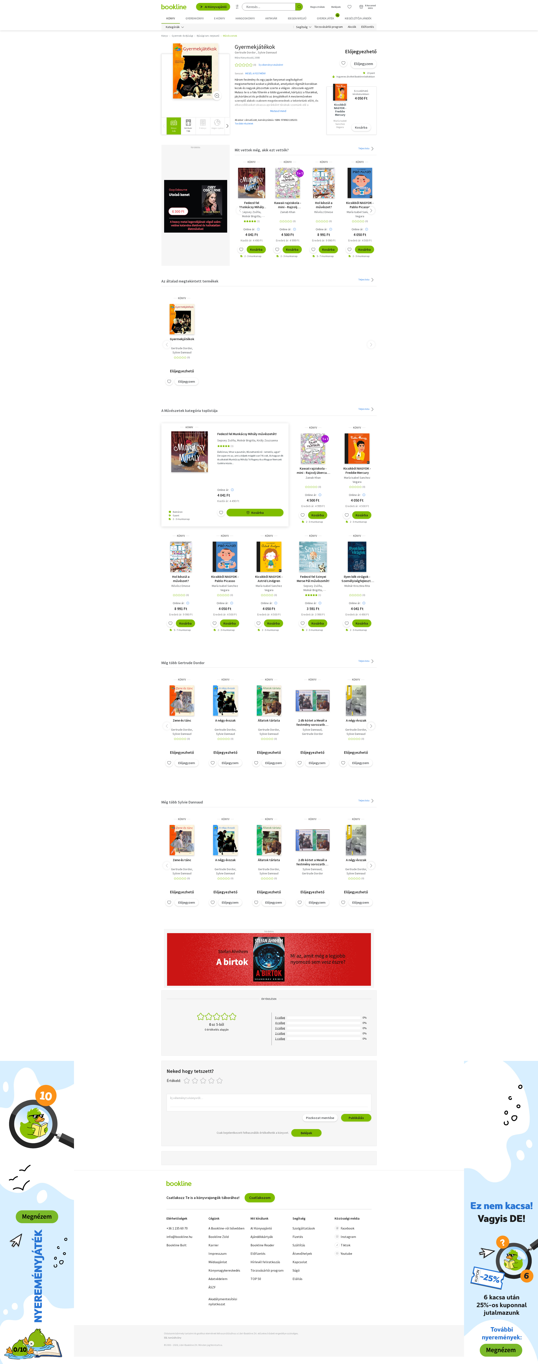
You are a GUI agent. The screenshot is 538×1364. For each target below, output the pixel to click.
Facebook (347, 1228)
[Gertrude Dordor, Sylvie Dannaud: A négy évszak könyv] (225, 700)
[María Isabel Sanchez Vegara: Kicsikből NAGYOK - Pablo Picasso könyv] (360, 183)
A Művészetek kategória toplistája (189, 410)
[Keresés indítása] (299, 7)
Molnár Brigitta (251, 216)
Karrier (213, 1245)
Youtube (346, 1253)
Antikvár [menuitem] (271, 18)
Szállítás (299, 1245)
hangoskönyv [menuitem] (245, 18)
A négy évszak (225, 720)
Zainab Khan (287, 212)
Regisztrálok (317, 6)
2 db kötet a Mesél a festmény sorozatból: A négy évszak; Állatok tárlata (312, 722)
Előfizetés (367, 27)
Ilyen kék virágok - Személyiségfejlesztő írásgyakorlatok (357, 578)
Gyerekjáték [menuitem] (328, 16)
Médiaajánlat (217, 1262)
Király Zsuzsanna (267, 440)
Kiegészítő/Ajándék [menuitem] (358, 18)
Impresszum (217, 1253)
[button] (227, 126)
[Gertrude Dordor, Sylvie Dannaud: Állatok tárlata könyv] (269, 700)
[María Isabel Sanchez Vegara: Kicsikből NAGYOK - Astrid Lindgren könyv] (269, 557)
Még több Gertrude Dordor (182, 662)
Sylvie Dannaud (182, 352)
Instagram (348, 1237)
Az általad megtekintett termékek (189, 281)
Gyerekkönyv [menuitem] (195, 18)
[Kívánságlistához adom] (343, 63)
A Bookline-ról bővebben (226, 1228)
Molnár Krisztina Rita (357, 586)
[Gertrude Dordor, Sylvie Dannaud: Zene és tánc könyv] (182, 700)
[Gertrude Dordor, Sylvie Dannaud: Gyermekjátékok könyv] (195, 71)
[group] (173, 126)
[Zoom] (217, 95)
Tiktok (345, 1245)
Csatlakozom (259, 1197)
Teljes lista (364, 148)
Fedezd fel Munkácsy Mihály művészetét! (251, 205)
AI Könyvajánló (216, 7)
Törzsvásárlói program (328, 27)
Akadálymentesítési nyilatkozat (222, 1301)
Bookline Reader (262, 1245)
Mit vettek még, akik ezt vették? (262, 150)
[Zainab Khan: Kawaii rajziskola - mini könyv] (288, 183)
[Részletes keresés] (237, 7)
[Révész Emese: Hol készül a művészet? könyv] (324, 183)
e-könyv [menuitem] (219, 18)
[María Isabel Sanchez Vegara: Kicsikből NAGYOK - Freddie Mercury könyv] (357, 448)
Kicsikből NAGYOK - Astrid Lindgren (269, 578)
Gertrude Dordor (181, 348)
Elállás (297, 1279)
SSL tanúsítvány (172, 1337)
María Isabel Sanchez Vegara (360, 214)
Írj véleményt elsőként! (271, 64)
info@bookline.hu (179, 1237)
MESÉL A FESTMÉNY (255, 73)
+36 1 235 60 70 (177, 1228)
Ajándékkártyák (262, 1237)
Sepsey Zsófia (251, 212)
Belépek (336, 6)
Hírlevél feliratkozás (265, 1262)
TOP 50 (256, 1279)
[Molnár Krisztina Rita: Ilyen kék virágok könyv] (357, 557)
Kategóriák (173, 27)
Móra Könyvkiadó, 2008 (247, 57)
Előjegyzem (363, 63)
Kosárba (361, 127)
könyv (252, 162)
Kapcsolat (300, 1262)
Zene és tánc (182, 720)
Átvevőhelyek (302, 1253)
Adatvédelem (217, 1279)
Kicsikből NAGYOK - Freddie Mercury (357, 470)
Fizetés (298, 1237)
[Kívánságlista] (349, 7)
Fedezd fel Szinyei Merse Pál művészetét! (313, 578)
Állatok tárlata (269, 720)
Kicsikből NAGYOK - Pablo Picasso (360, 205)
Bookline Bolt (176, 1245)
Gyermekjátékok (182, 339)
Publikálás (356, 1118)
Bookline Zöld (218, 1237)
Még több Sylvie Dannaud (182, 802)
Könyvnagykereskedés (224, 1270)
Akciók (352, 27)
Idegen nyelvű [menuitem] (297, 18)
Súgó (296, 1270)
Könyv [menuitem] (170, 18)
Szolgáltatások (304, 1228)
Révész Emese (323, 212)
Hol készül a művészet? (323, 205)
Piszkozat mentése (320, 1118)
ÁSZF (212, 1287)
